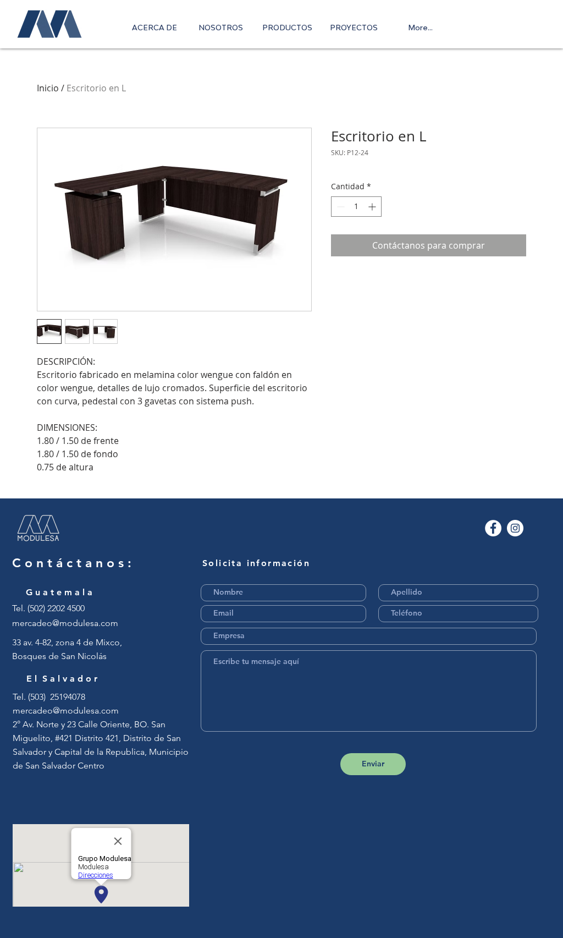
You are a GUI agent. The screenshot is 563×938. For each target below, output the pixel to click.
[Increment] (373, 206)
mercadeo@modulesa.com (65, 623)
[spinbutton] (356, 206)
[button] (287, 27)
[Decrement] (339, 206)
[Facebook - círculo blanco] (493, 528)
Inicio (48, 88)
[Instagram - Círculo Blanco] (515, 528)
